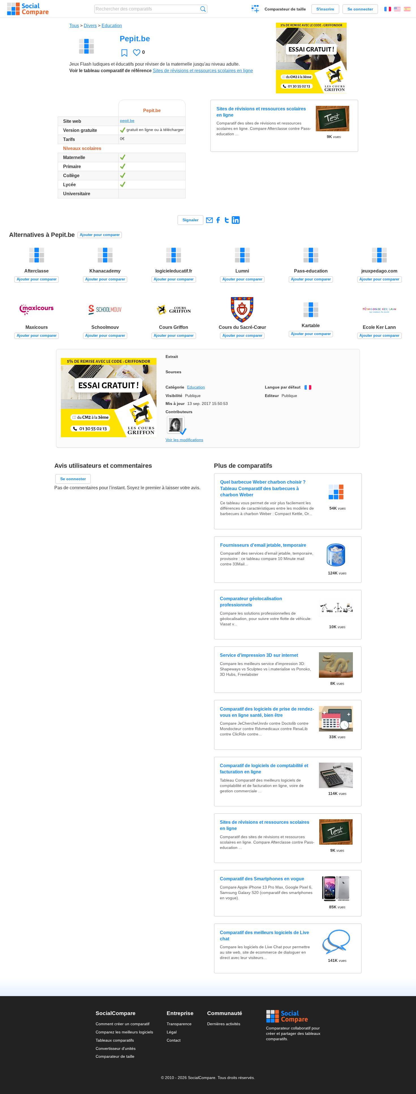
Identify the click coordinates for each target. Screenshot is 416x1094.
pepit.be (127, 120)
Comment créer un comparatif (122, 1024)
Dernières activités (223, 1024)
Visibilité (174, 395)
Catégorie (175, 387)
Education (112, 25)
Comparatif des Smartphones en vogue (262, 878)
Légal (172, 1032)
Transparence (179, 1024)
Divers (90, 25)
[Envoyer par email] (209, 220)
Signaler (190, 220)
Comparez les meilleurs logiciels (124, 1032)
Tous (74, 25)
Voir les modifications (184, 439)
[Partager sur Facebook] (218, 220)
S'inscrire (325, 9)
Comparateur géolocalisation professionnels (251, 601)
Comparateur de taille (285, 9)
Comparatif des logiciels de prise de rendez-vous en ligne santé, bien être (267, 712)
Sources (173, 372)
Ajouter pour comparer (100, 235)
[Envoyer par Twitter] (227, 220)
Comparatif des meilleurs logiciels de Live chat (264, 935)
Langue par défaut (283, 387)
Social (293, 1016)
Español (407, 9)
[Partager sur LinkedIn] (235, 220)
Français (387, 9)
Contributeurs (179, 411)
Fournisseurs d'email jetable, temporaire (263, 545)
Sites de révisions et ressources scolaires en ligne (203, 70)
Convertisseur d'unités (116, 1048)
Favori (124, 53)
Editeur (272, 395)
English (397, 9)
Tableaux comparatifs (115, 1040)
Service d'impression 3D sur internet (259, 655)
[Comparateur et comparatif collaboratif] (28, 9)
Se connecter (360, 9)
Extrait (172, 356)
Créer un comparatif (255, 10)
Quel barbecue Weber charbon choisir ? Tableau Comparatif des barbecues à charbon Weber (262, 488)
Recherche (203, 9)
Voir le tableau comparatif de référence (110, 70)
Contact (174, 1040)
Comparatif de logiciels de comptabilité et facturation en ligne (264, 768)
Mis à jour (175, 403)
